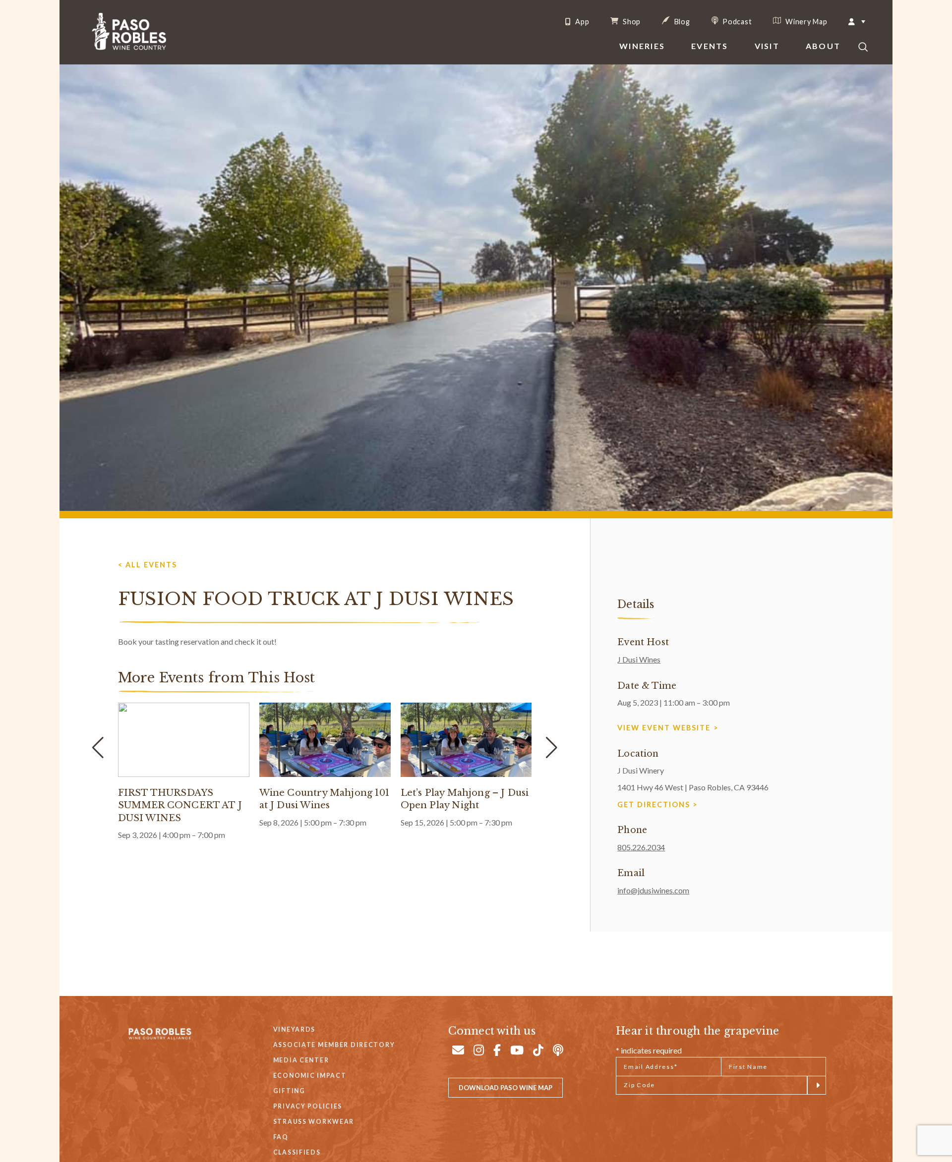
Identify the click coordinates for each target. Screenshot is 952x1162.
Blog (681, 21)
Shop (631, 21)
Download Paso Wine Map (505, 1088)
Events (709, 46)
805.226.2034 (641, 847)
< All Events (147, 564)
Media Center (301, 1060)
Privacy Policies (307, 1106)
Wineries (642, 46)
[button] (551, 748)
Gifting (289, 1091)
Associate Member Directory (334, 1045)
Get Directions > (657, 804)
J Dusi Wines (638, 659)
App (581, 21)
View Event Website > (667, 727)
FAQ (281, 1137)
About (823, 46)
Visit (767, 46)
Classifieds (297, 1152)
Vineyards (294, 1029)
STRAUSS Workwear (313, 1121)
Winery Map (805, 21)
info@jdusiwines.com (653, 890)
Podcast (736, 21)
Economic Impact (310, 1075)
